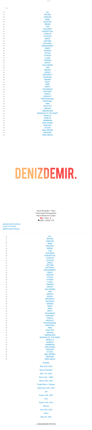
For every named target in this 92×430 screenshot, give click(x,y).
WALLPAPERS (47, 130)
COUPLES (48, 36)
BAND (47, 19)
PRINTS (47, 94)
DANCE (47, 38)
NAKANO (47, 79)
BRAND (47, 24)
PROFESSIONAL (47, 99)
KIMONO (47, 70)
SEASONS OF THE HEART (47, 113)
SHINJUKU (47, 125)
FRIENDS (47, 60)
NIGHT (47, 82)
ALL (47, 12)
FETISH (48, 53)
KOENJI (47, 72)
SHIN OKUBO (47, 123)
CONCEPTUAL (47, 31)
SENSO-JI (47, 115)
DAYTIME (47, 41)
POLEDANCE (48, 89)
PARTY (47, 86)
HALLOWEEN (47, 65)
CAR (47, 26)
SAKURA (47, 108)
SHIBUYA (47, 118)
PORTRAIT (47, 91)
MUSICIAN (47, 77)
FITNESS (47, 55)
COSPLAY (47, 34)
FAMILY (47, 48)
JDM (47, 67)
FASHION (47, 50)
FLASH (47, 58)
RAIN (47, 103)
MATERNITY (47, 74)
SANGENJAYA (47, 111)
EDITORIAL (47, 43)
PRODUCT (47, 96)
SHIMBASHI (47, 120)
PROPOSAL (47, 101)
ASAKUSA (47, 17)
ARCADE (47, 14)
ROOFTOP (47, 106)
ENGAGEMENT (47, 46)
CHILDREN (47, 29)
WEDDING (47, 132)
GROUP (47, 62)
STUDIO (47, 127)
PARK (47, 84)
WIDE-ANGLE (47, 135)
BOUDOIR (47, 21)
